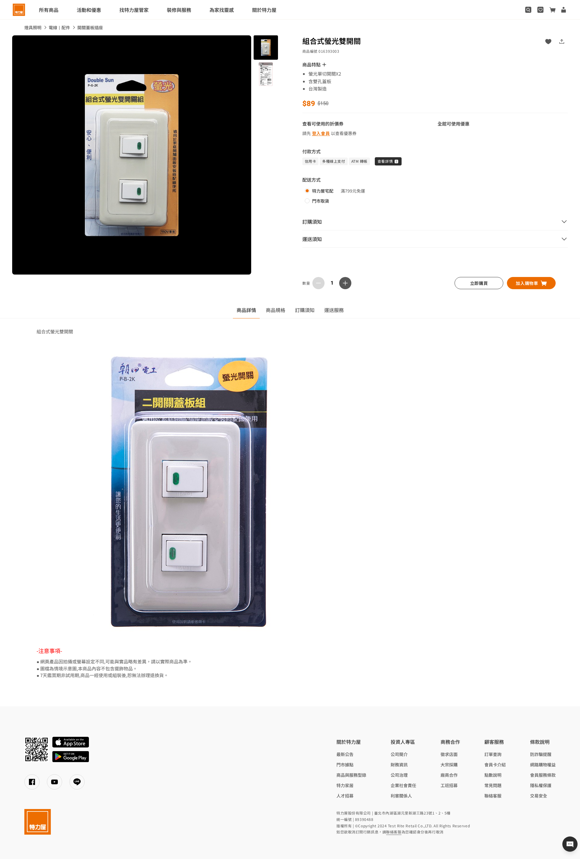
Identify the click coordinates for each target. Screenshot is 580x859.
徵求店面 (449, 754)
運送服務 (334, 310)
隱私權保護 (540, 785)
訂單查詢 (492, 754)
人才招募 (344, 796)
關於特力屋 (264, 9)
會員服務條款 (543, 775)
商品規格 (275, 310)
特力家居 (344, 785)
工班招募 (449, 785)
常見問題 (492, 785)
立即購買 (479, 283)
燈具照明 (32, 27)
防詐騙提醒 (540, 754)
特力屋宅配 (322, 191)
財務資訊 (399, 764)
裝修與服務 (179, 9)
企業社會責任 (403, 785)
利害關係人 (401, 796)
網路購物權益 (543, 764)
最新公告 (344, 754)
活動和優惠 (89, 9)
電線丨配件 (59, 27)
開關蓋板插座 (90, 27)
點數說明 (492, 775)
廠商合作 (449, 775)
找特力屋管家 (134, 9)
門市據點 (344, 764)
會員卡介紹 (495, 764)
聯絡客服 (492, 796)
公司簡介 (399, 754)
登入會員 (321, 133)
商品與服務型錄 (351, 775)
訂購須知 (305, 310)
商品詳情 (246, 310)
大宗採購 (449, 764)
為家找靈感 (221, 9)
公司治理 (399, 775)
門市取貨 (320, 201)
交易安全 (538, 796)
